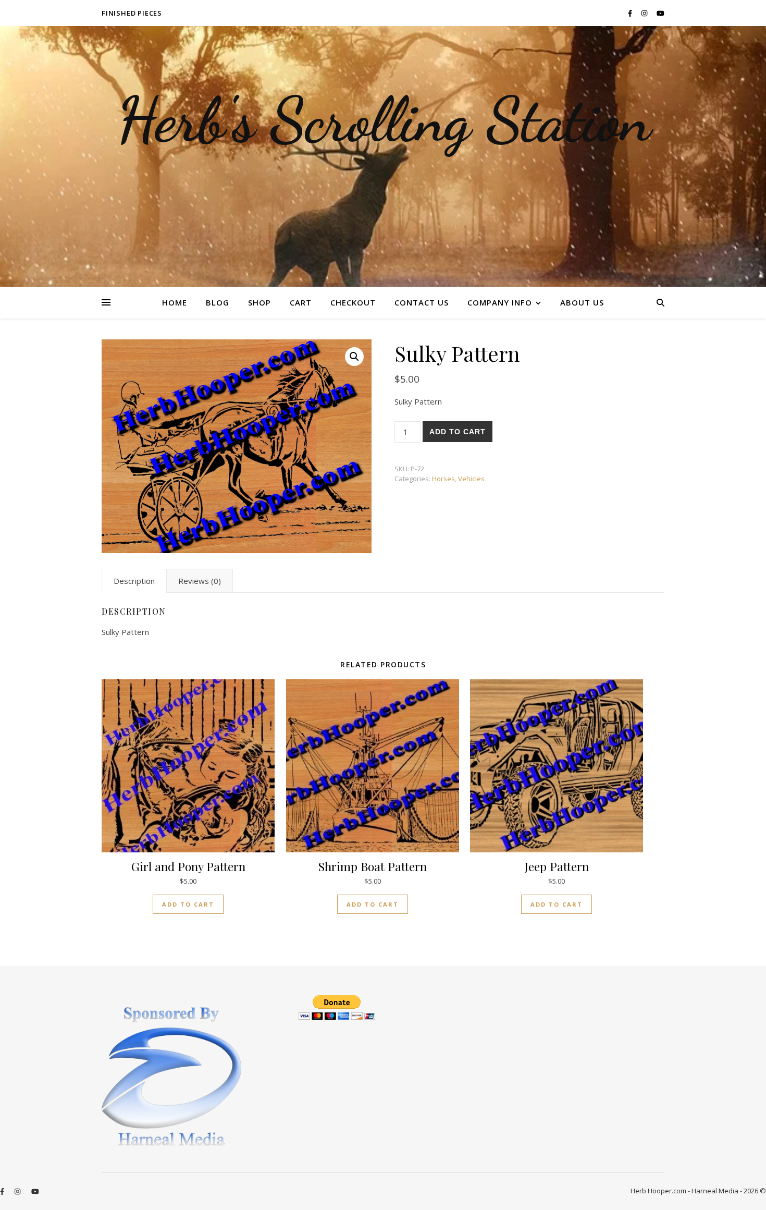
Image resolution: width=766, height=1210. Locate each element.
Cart (301, 302)
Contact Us (421, 302)
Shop (259, 302)
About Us (582, 302)
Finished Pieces (132, 13)
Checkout (353, 302)
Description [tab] (134, 581)
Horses (443, 478)
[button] (354, 356)
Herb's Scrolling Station (383, 120)
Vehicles (471, 478)
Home (174, 302)
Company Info (499, 302)
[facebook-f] (631, 13)
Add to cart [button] (188, 904)
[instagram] (645, 13)
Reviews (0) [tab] (199, 581)
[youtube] (660, 13)
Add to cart (457, 431)
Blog (217, 302)
